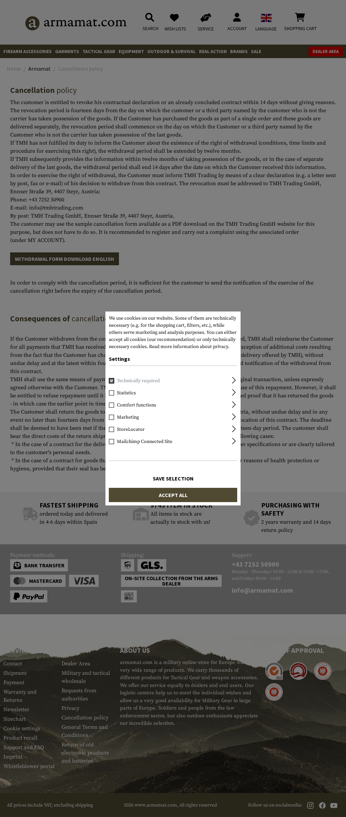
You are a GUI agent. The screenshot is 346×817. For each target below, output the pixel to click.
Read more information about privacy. (189, 347)
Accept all (173, 495)
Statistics (126, 393)
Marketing (128, 417)
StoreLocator (131, 429)
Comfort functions (136, 405)
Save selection (173, 478)
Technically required (138, 381)
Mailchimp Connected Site (144, 442)
